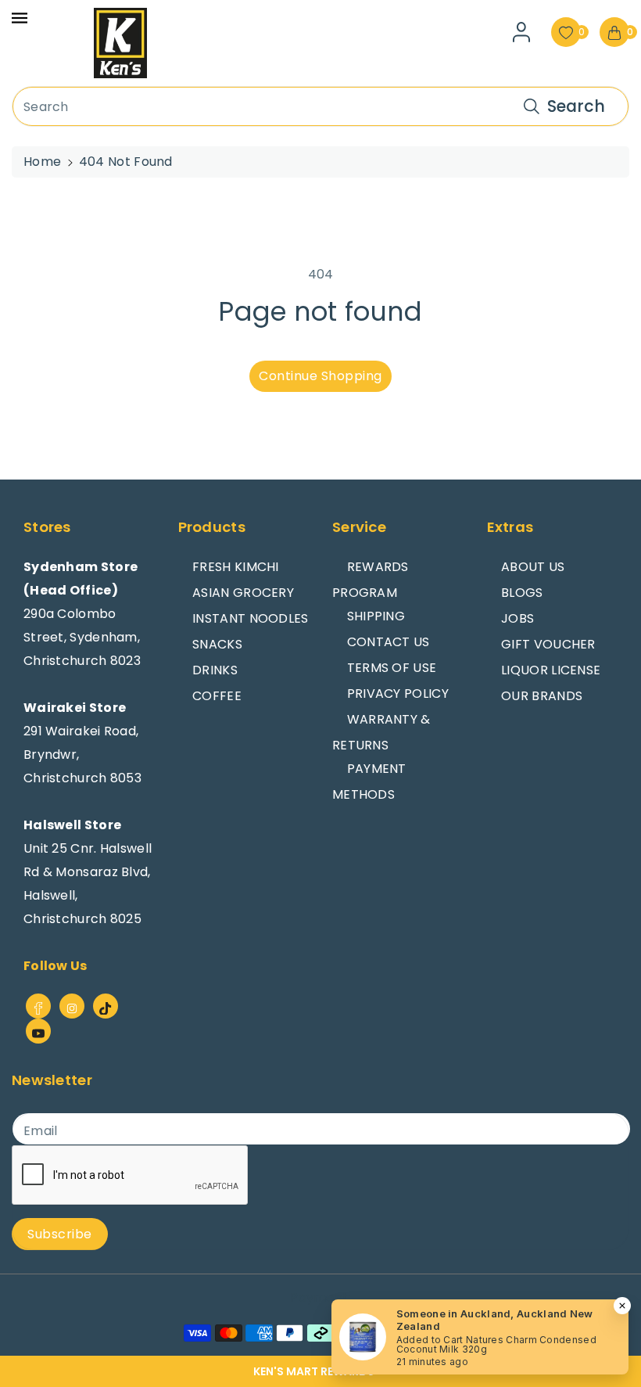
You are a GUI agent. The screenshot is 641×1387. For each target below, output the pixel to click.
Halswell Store (72, 825)
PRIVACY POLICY (398, 693)
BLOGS (522, 593)
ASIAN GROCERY (243, 593)
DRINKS (215, 670)
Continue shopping (320, 376)
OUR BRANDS (541, 696)
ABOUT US (532, 567)
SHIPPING (376, 616)
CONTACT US (388, 642)
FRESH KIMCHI (235, 567)
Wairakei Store (74, 708)
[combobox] (320, 106)
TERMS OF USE (392, 668)
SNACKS (217, 644)
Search (576, 106)
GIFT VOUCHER (548, 644)
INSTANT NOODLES (250, 618)
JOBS (517, 618)
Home (42, 162)
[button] (320, 1371)
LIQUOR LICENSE (550, 670)
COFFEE (217, 696)
